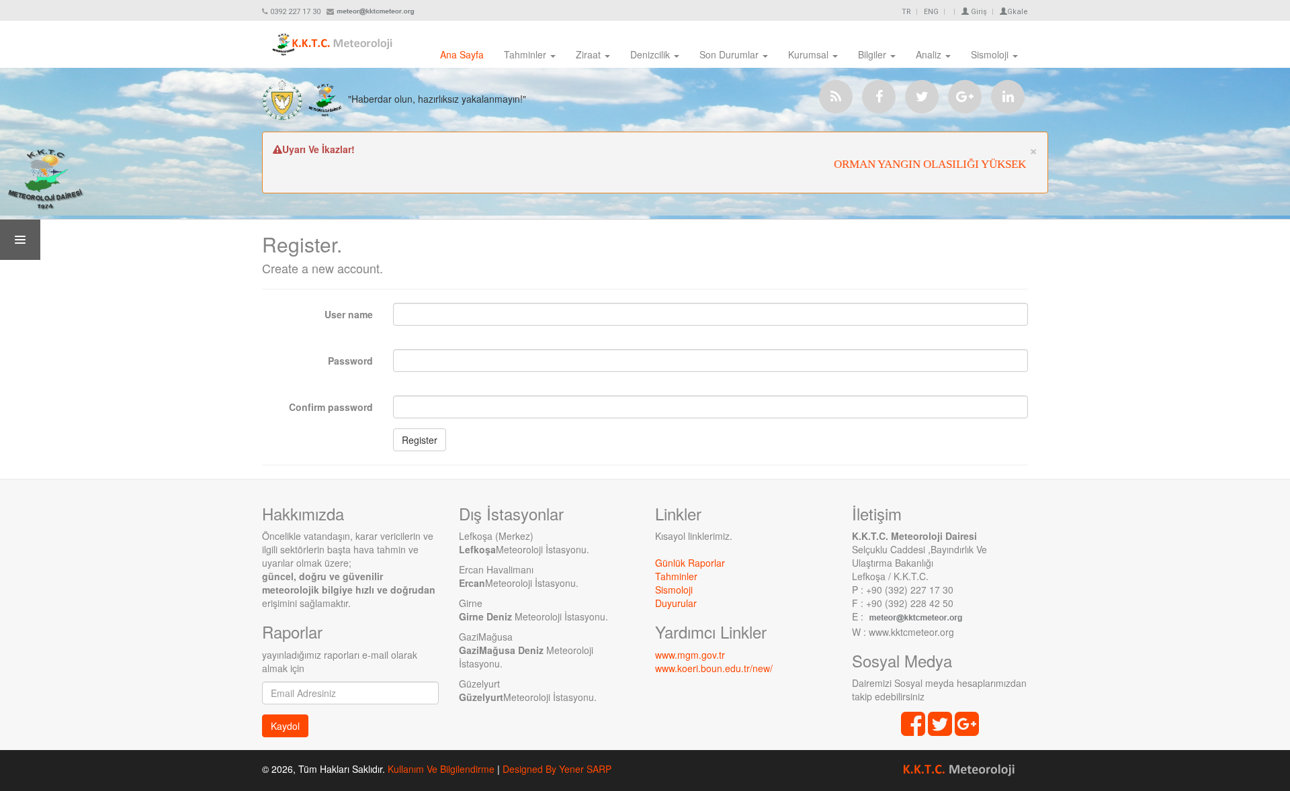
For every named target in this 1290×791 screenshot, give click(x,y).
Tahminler (526, 54)
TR (906, 11)
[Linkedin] (1008, 96)
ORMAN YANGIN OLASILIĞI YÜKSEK (917, 164)
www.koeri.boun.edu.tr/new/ (714, 668)
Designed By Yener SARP (557, 769)
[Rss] (836, 96)
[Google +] (965, 96)
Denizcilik (651, 54)
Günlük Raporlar (690, 562)
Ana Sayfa (462, 54)
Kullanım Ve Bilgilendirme (441, 769)
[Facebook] (879, 96)
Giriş (978, 11)
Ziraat (589, 54)
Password (350, 360)
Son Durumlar (730, 54)
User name (349, 314)
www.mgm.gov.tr (690, 654)
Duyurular (676, 603)
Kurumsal (809, 54)
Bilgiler (873, 54)
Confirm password (331, 407)
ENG (931, 11)
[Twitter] (922, 96)
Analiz (930, 54)
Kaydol (285, 726)
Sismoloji (991, 54)
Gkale (1017, 11)
